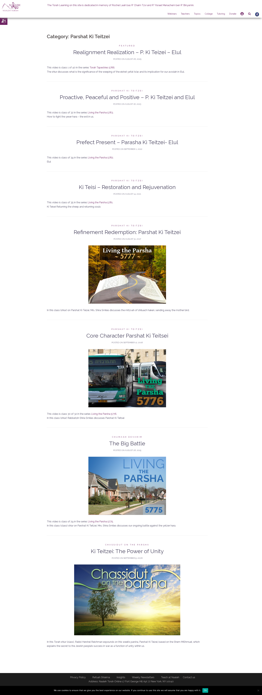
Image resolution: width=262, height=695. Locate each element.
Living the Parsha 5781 (100, 202)
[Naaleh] (11, 6)
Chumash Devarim (127, 437)
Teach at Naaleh (170, 677)
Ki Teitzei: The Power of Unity (127, 551)
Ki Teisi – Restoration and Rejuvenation (127, 187)
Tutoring (221, 14)
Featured (127, 46)
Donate (232, 14)
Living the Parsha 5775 (100, 521)
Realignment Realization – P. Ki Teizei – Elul (127, 52)
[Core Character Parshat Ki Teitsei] (127, 378)
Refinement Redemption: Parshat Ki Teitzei (127, 232)
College (209, 14)
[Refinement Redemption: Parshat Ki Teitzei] (127, 274)
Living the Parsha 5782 (100, 157)
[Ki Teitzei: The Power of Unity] (127, 599)
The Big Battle (127, 443)
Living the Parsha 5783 (100, 112)
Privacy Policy (78, 677)
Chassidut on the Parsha (127, 545)
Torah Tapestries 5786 (102, 67)
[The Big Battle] (127, 485)
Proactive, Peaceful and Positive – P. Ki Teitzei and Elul (127, 97)
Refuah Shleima (101, 677)
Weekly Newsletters (143, 677)
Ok (205, 690)
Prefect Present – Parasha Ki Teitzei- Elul (127, 142)
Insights (121, 677)
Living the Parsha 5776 (103, 413)
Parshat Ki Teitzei (127, 91)
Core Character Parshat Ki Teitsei (127, 335)
